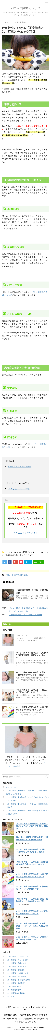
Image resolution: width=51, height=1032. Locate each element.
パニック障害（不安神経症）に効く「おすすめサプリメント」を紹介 (31, 673)
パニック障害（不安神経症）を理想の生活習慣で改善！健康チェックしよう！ (32, 655)
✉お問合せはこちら (12, 1007)
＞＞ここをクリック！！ (25, 532)
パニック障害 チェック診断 (17, 960)
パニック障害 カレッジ (25, 8)
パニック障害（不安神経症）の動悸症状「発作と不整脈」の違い (32, 938)
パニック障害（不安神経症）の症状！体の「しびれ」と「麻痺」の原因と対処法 (32, 926)
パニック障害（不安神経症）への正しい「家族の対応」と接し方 (32, 691)
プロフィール (21, 635)
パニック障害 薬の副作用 (16, 976)
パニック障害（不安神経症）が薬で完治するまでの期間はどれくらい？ (32, 708)
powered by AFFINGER (29, 1029)
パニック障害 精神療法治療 (17, 973)
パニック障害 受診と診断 (16, 963)
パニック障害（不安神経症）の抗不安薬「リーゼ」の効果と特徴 (32, 887)
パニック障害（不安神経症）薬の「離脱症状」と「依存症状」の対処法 (32, 900)
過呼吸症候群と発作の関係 (19, 466)
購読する (8, 624)
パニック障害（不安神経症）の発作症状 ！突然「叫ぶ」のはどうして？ (32, 863)
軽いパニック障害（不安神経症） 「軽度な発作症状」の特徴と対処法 (32, 838)
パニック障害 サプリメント (17, 956)
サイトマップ (25, 1007)
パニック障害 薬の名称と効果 (18, 980)
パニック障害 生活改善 (15, 970)
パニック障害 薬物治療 (15, 983)
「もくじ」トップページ (19, 488)
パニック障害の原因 (13, 986)
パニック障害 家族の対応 (16, 966)
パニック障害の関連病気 (17, 575)
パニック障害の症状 (13, 990)
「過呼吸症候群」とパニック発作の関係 (25, 614)
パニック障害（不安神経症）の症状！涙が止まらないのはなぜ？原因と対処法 (32, 826)
